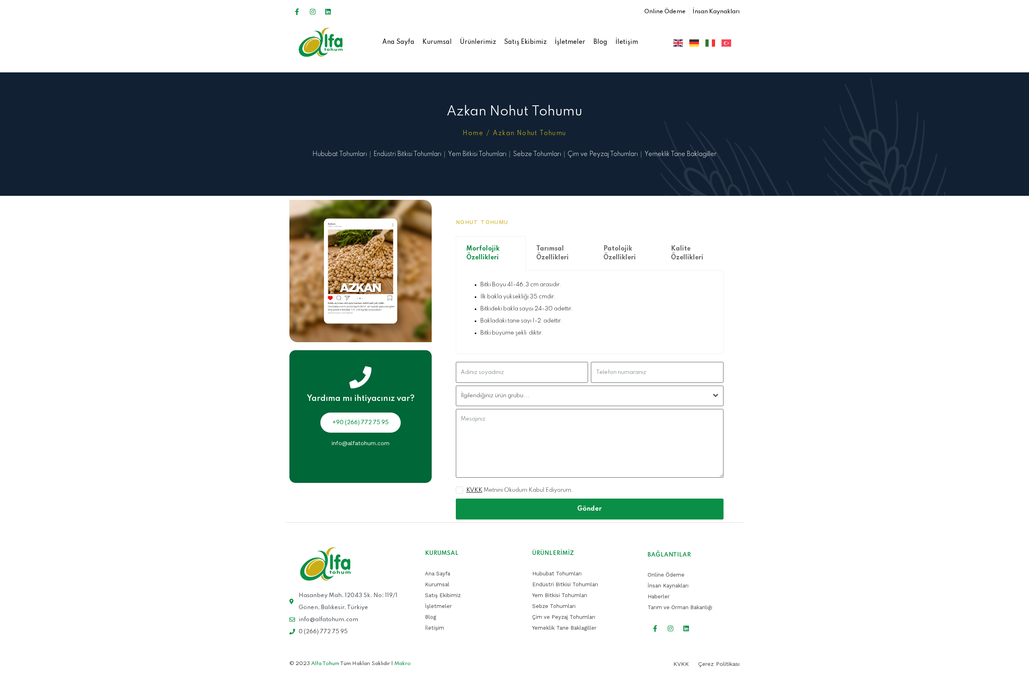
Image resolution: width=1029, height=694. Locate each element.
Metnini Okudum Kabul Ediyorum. (519, 490)
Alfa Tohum (325, 663)
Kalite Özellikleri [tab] (687, 253)
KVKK (474, 490)
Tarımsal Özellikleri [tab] (552, 253)
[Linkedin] (328, 11)
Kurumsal (437, 42)
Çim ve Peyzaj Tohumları (603, 154)
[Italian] (708, 42)
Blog (600, 42)
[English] (676, 42)
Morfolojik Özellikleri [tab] (483, 253)
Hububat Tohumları (339, 154)
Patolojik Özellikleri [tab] (619, 253)
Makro (402, 663)
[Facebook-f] (297, 11)
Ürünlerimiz (478, 42)
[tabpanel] (590, 312)
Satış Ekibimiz (525, 42)
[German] (692, 42)
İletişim (626, 42)
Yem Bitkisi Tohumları (477, 154)
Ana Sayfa (398, 42)
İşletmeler (570, 42)
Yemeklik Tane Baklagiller (680, 154)
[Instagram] (312, 11)
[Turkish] (724, 42)
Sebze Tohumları (537, 154)
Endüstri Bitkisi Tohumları (407, 154)
